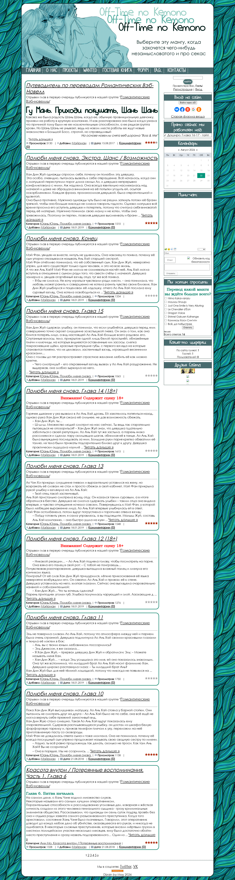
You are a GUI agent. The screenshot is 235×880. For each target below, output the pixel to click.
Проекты (70, 70)
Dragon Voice (176, 313)
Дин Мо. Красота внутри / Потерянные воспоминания (80, 843)
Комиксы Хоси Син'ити (182, 320)
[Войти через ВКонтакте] (176, 109)
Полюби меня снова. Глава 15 (64, 311)
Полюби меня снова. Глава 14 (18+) (71, 390)
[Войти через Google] (193, 109)
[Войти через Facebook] (182, 109)
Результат (167, 331)
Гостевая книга (117, 70)
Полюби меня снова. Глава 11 (64, 617)
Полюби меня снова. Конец (61, 238)
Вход (198, 89)
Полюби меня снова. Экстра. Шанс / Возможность (92, 157)
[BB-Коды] (172, 249)
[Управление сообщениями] (175, 249)
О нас (51, 70)
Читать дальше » (41, 139)
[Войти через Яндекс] (187, 109)
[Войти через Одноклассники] (198, 109)
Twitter (126, 866)
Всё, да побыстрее (180, 324)
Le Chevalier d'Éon (179, 309)
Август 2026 (188, 149)
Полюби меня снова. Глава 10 (64, 693)
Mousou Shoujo (177, 302)
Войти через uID (188, 102)
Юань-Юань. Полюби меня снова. (65, 223)
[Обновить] (165, 249)
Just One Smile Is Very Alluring (186, 305)
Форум (143, 70)
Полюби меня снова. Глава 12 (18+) (71, 538)
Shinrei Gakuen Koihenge (183, 316)
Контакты (177, 70)
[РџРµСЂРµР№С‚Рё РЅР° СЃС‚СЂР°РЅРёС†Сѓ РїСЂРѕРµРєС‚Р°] (117, 66)
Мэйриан (79, 143)
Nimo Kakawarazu (179, 298)
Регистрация (182, 89)
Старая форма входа (188, 116)
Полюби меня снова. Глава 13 (64, 466)
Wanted (90, 70)
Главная (33, 70)
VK (135, 866)
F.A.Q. (158, 70)
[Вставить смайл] (169, 249)
